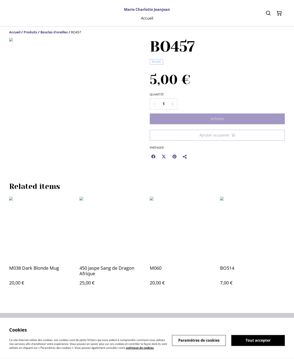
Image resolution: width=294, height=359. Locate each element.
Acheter (217, 118)
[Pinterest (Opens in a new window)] (174, 156)
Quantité (157, 94)
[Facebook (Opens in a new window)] (153, 156)
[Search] (268, 13)
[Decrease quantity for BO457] (154, 104)
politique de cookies (140, 348)
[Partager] (184, 156)
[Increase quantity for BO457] (172, 104)
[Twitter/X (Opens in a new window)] (163, 156)
